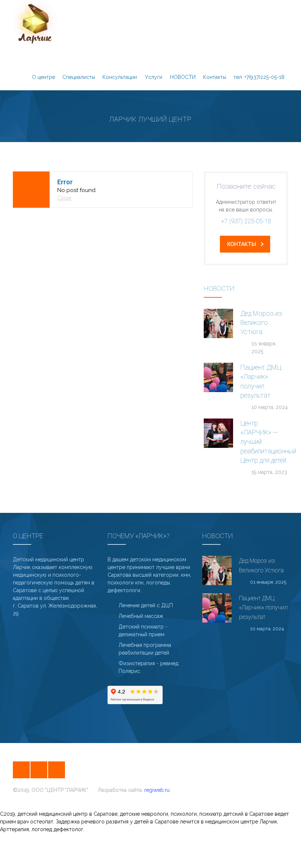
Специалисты (78, 77)
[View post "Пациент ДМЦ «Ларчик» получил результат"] (218, 377)
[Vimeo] (38, 769)
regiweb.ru (157, 790)
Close (64, 198)
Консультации (119, 77)
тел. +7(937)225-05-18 (258, 77)
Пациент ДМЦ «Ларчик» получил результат (263, 607)
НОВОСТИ (183, 77)
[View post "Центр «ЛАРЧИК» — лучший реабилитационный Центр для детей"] (218, 433)
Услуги (153, 77)
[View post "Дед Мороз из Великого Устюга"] (218, 323)
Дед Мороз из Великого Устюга (261, 322)
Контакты (214, 77)
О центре (43, 77)
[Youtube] (56, 769)
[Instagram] (21, 769)
